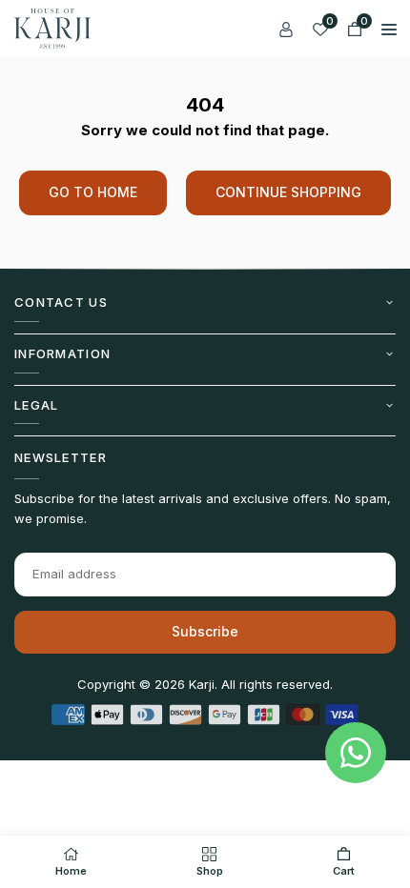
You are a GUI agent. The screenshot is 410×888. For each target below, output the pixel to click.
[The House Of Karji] (52, 26)
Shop (209, 871)
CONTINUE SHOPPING (288, 192)
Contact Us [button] (61, 302)
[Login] (286, 29)
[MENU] (389, 29)
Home (71, 871)
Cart (344, 871)
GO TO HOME (93, 192)
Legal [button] (36, 405)
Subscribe (205, 631)
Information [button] (62, 353)
